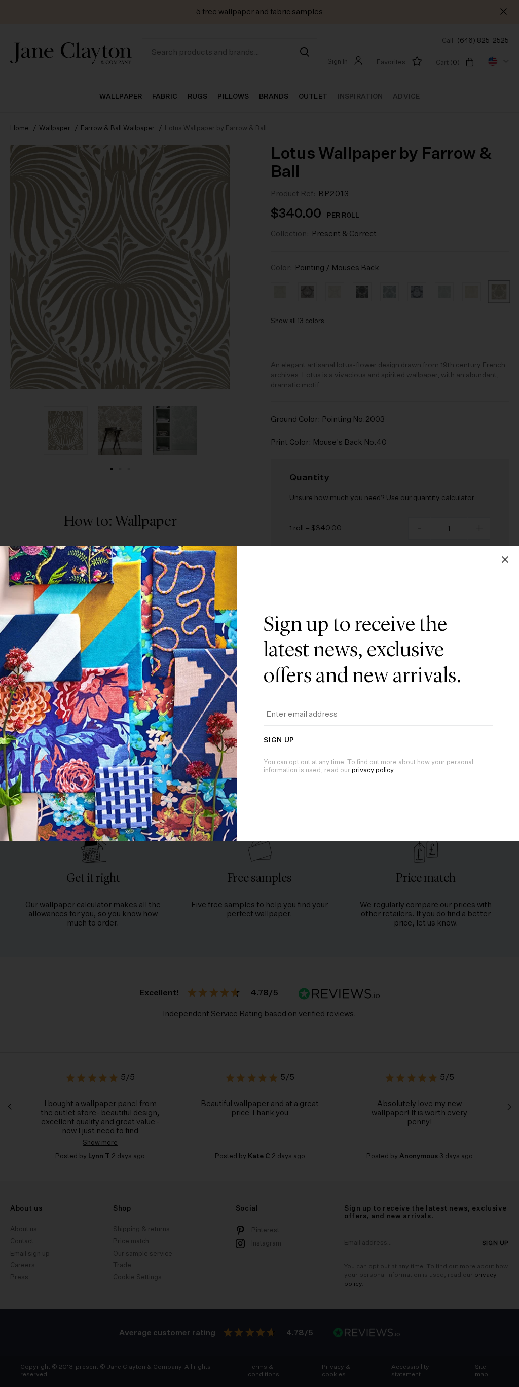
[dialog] (259, 693)
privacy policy (372, 770)
